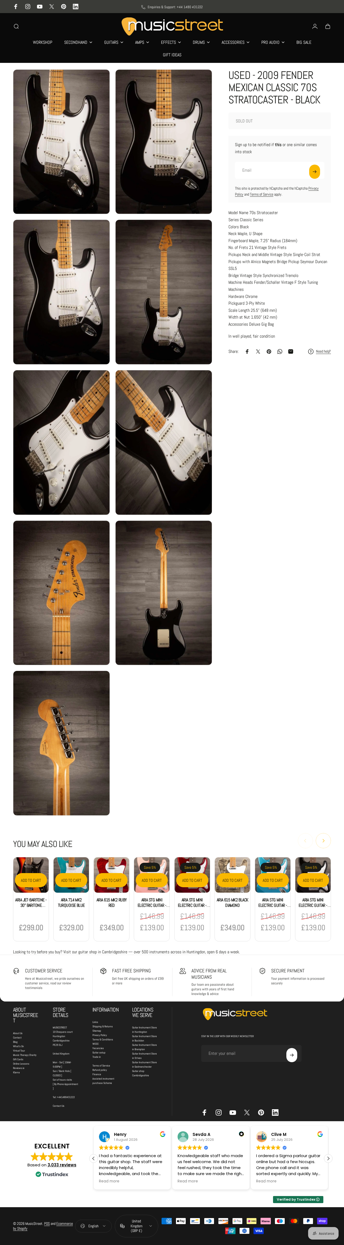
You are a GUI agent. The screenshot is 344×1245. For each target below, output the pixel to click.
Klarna (16, 1072)
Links (95, 1022)
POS (47, 1223)
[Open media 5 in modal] (61, 442)
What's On (18, 1046)
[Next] (323, 840)
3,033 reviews (62, 1165)
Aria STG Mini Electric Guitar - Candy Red (192, 905)
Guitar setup (99, 1052)
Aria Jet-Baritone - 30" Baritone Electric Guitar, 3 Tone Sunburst (31, 908)
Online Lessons (21, 1063)
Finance (96, 1074)
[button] (328, 1158)
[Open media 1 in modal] (61, 142)
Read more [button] (109, 1181)
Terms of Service (261, 194)
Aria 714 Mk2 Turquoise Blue (71, 902)
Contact (17, 1037)
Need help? (323, 351)
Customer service (43, 970)
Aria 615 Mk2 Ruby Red (111, 902)
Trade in (96, 1057)
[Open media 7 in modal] (61, 593)
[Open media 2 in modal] (164, 142)
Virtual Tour (19, 1050)
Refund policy (99, 1070)
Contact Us (58, 1106)
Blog (15, 1042)
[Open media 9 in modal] (61, 743)
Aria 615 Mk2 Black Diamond (232, 902)
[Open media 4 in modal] (164, 292)
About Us (18, 1033)
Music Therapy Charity (24, 1055)
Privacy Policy (99, 1035)
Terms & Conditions (102, 1039)
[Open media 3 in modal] (61, 292)
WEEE (95, 1044)
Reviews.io (18, 1068)
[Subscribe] (314, 172)
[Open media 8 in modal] (164, 593)
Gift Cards (18, 1059)
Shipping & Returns (102, 1026)
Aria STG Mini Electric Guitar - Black (313, 905)
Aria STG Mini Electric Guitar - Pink (152, 905)
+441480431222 (66, 1097)
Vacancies (98, 1048)
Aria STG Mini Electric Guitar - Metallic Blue (272, 905)
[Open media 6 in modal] (164, 442)
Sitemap (96, 1031)
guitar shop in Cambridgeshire (102, 952)
